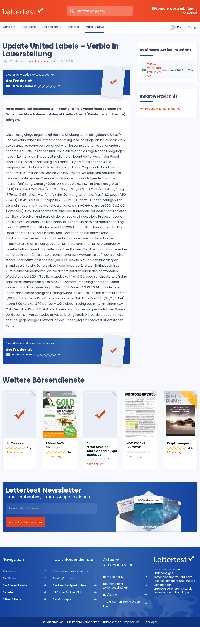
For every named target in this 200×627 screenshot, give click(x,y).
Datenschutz (112, 622)
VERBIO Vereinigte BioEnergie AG (154, 70)
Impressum (131, 622)
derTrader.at (19, 81)
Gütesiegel (149, 622)
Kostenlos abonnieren (24, 522)
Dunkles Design (187, 27)
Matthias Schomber (43, 61)
